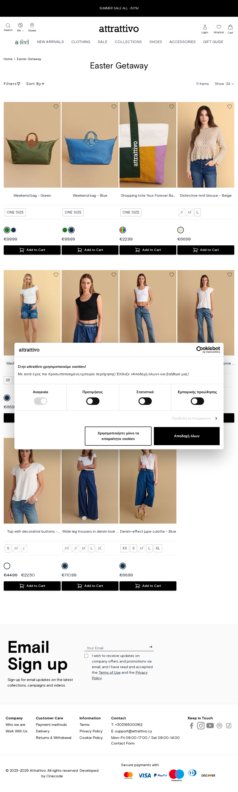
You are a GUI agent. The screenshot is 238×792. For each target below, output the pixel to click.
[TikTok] (228, 725)
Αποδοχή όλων (186, 436)
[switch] (92, 401)
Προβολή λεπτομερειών (191, 418)
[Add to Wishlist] (56, 106)
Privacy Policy (90, 731)
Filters (10, 84)
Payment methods (51, 725)
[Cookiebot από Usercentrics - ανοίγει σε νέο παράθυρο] (199, 349)
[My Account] (205, 27)
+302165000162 (128, 725)
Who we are (15, 725)
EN (19, 30)
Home (8, 59)
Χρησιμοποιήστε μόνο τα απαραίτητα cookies (118, 436)
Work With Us (16, 731)
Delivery (43, 731)
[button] (7, 145)
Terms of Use (110, 672)
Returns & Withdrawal (53, 738)
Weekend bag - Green (32, 195)
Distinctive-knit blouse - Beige (206, 195)
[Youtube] (210, 725)
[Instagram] (201, 725)
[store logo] (119, 28)
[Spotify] (219, 725)
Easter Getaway (29, 59)
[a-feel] (22, 42)
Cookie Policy (91, 738)
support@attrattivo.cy (133, 731)
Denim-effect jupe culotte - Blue (148, 531)
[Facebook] (191, 725)
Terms (84, 725)
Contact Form (123, 743)
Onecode (54, 776)
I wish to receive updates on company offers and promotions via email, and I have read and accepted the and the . (122, 667)
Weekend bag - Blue (90, 195)
